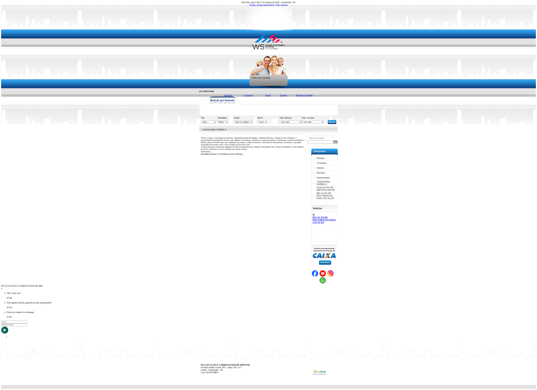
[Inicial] (268, 52)
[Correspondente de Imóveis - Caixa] (324, 264)
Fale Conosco (282, 5)
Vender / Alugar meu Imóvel (261, 5)
